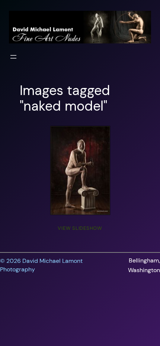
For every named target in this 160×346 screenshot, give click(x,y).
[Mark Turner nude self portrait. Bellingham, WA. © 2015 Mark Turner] (80, 170)
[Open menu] (13, 56)
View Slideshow (80, 228)
